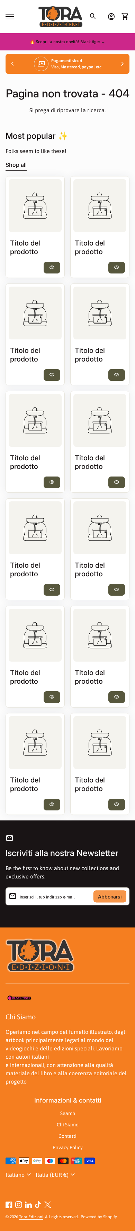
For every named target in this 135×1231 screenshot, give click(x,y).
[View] (35, 205)
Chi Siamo (68, 1124)
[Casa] (60, 16)
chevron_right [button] (122, 64)
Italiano (19, 1175)
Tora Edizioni (31, 1216)
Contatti (67, 1136)
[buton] (19, 1175)
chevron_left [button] (12, 64)
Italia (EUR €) (56, 1175)
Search (67, 1113)
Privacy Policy (68, 1147)
